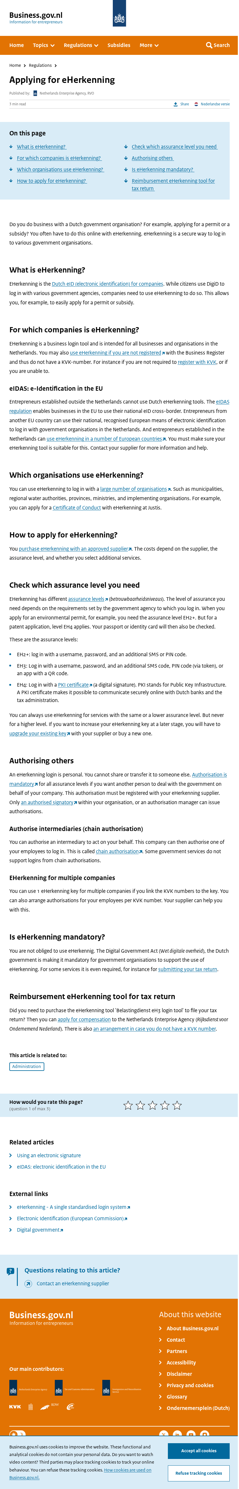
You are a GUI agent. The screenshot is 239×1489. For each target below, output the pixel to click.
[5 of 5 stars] (178, 1105)
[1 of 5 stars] (129, 1105)
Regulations (40, 65)
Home (15, 65)
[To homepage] (119, 13)
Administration (26, 1066)
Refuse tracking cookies (198, 1473)
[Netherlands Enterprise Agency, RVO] (28, 1388)
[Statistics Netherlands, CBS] (31, 1407)
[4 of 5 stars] (166, 1105)
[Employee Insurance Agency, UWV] (70, 1407)
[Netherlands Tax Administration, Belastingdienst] (74, 1388)
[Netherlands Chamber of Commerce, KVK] (15, 1407)
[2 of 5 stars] (142, 1105)
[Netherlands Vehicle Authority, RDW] (49, 1407)
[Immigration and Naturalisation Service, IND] (121, 1388)
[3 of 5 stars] (154, 1105)
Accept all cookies (199, 1451)
